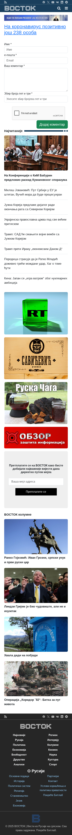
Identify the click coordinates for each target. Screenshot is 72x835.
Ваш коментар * (14, 65)
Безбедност (19, 754)
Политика (19, 744)
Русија (19, 739)
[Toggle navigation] (65, 8)
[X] (48, 2)
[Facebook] (43, 2)
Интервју (53, 739)
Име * (8, 44)
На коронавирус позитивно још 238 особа (35, 29)
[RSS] (5, 2)
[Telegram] (66, 2)
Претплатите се (36, 491)
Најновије (19, 734)
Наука (53, 754)
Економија (19, 749)
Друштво (19, 759)
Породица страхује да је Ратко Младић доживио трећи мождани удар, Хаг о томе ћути (32, 263)
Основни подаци (19, 776)
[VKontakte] (57, 2)
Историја (19, 781)
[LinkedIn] (62, 2)
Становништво (19, 795)
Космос (53, 749)
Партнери (53, 776)
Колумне (53, 744)
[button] (66, 8)
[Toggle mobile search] (59, 8)
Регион (53, 734)
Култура (53, 759)
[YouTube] (53, 2)
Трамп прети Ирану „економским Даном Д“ (33, 249)
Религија (19, 790)
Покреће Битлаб (53, 795)
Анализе (19, 764)
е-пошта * (10, 55)
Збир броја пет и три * (18, 93)
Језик (19, 800)
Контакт (53, 781)
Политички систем (19, 785)
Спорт (53, 764)
